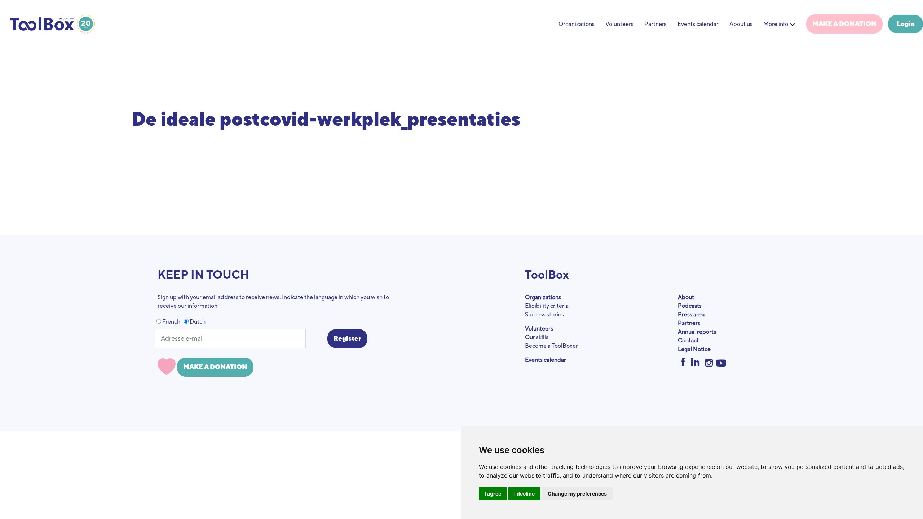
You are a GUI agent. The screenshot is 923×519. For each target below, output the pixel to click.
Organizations (576, 24)
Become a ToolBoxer (551, 346)
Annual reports (697, 332)
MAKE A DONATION (844, 24)
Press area (691, 314)
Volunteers (619, 24)
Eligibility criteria (547, 306)
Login (906, 24)
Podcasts (690, 306)
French (170, 321)
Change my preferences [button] (577, 494)
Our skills (536, 337)
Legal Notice (694, 349)
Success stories (544, 314)
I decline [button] (524, 494)
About (686, 297)
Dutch (197, 321)
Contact (688, 340)
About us (740, 24)
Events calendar (698, 24)
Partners (655, 24)
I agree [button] (493, 494)
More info (775, 24)
